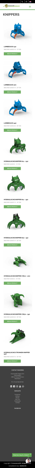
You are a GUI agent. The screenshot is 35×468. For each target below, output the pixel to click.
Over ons (17, 399)
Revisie (17, 398)
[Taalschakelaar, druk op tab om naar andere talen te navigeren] (30, 1)
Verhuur (17, 396)
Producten (17, 394)
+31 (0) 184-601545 (18, 382)
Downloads (17, 401)
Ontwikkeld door (17, 466)
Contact (17, 402)
